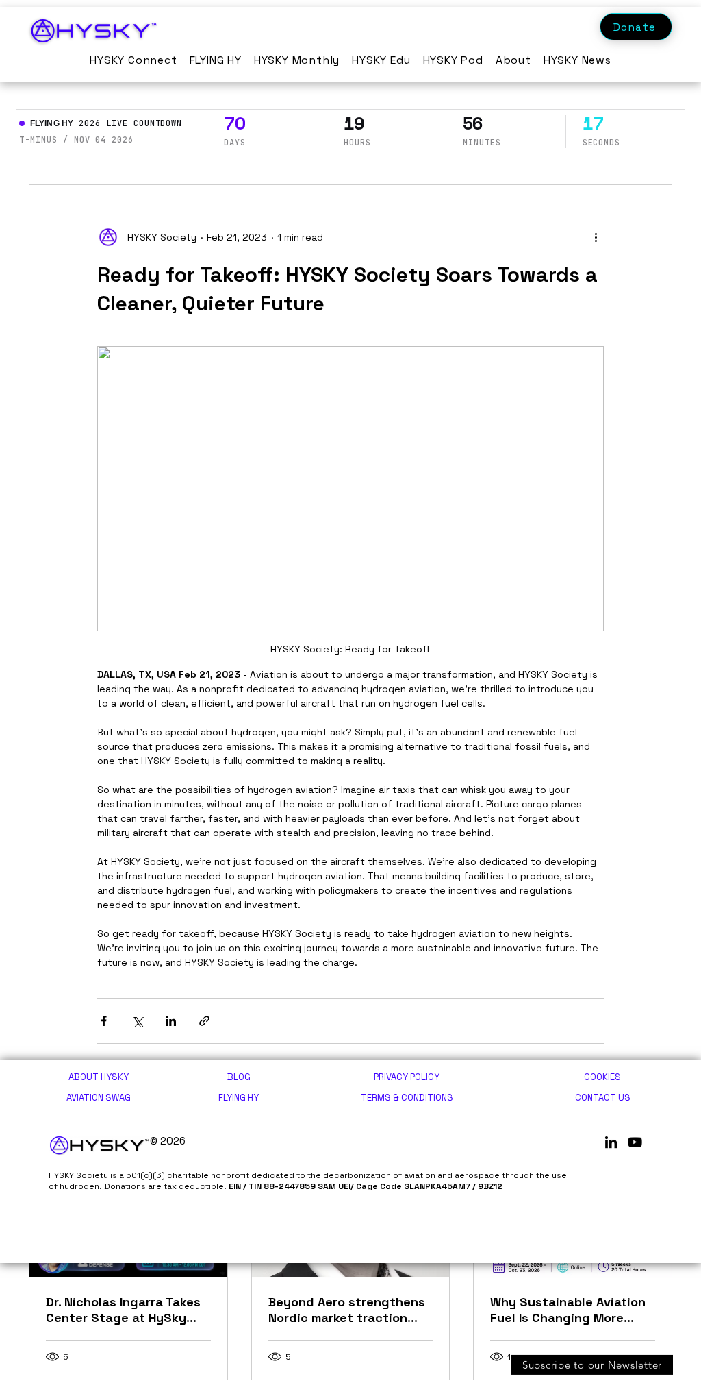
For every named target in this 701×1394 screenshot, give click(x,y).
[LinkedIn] (611, 1142)
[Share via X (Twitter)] (137, 1020)
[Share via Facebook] (103, 1020)
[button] (592, 1363)
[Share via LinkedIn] (170, 1020)
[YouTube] (634, 1142)
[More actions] (595, 237)
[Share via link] (204, 1020)
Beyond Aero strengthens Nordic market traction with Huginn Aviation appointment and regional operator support (347, 1309)
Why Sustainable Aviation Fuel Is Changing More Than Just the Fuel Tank (568, 1309)
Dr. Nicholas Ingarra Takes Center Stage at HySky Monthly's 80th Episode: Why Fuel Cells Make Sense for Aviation (127, 1309)
